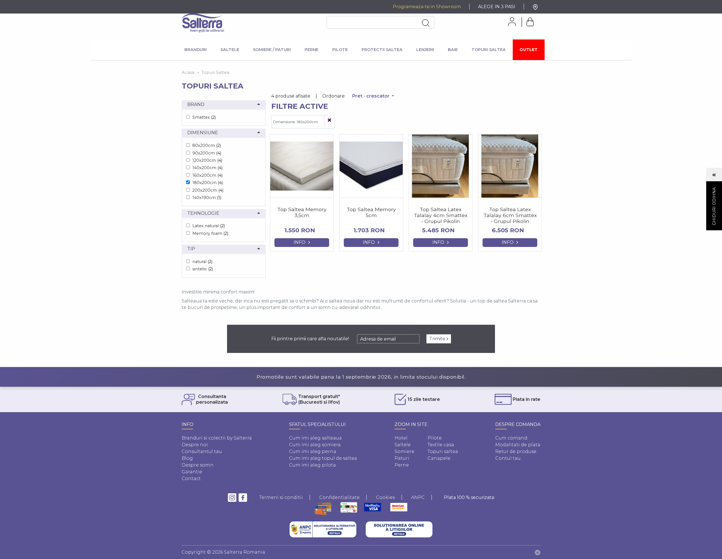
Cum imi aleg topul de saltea (323, 458)
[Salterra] (203, 22)
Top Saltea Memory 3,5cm (302, 212)
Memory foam (210, 233)
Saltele (230, 49)
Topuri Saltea (489, 49)
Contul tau (508, 458)
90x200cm (206, 153)
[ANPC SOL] (399, 529)
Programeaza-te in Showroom (427, 6)
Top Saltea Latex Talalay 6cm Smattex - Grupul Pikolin (510, 215)
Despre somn (197, 465)
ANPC (418, 497)
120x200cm (207, 160)
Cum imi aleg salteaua (315, 438)
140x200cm (207, 167)
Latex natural (208, 225)
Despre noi (195, 444)
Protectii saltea (382, 49)
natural (202, 261)
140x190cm (206, 197)
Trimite (437, 338)
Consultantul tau (202, 451)
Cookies (385, 497)
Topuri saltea (443, 451)
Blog (187, 458)
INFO (299, 242)
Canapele (439, 458)
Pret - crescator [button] (371, 96)
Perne (311, 49)
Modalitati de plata (517, 444)
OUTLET (529, 49)
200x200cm (207, 190)
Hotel (401, 438)
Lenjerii (425, 49)
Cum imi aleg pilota (312, 465)
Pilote (340, 49)
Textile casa (441, 444)
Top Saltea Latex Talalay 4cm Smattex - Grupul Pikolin (440, 215)
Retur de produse (515, 451)
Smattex (204, 117)
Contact (191, 478)
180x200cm (207, 182)
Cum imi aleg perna (312, 451)
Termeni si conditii (281, 497)
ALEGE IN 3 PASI (496, 6)
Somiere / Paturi (272, 49)
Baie (453, 49)
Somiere (404, 451)
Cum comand (511, 438)
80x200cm (206, 145)
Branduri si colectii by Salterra (217, 438)
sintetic (202, 268)
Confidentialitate (339, 497)
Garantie (192, 471)
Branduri (195, 49)
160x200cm (207, 175)
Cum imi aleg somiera (315, 444)
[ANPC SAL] (323, 529)
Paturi (402, 458)
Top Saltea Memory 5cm (371, 212)
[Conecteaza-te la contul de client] (510, 21)
